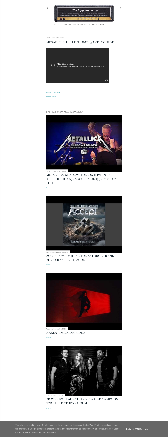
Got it (149, 428)
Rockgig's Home (63, 24)
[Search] (120, 7)
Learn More (134, 428)
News (54, 96)
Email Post (56, 92)
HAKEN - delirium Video (65, 333)
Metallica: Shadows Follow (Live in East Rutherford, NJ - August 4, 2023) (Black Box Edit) (81, 179)
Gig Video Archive (94, 24)
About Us (78, 24)
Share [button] (48, 92)
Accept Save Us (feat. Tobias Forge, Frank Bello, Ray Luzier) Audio (80, 258)
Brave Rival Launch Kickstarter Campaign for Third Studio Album (82, 401)
